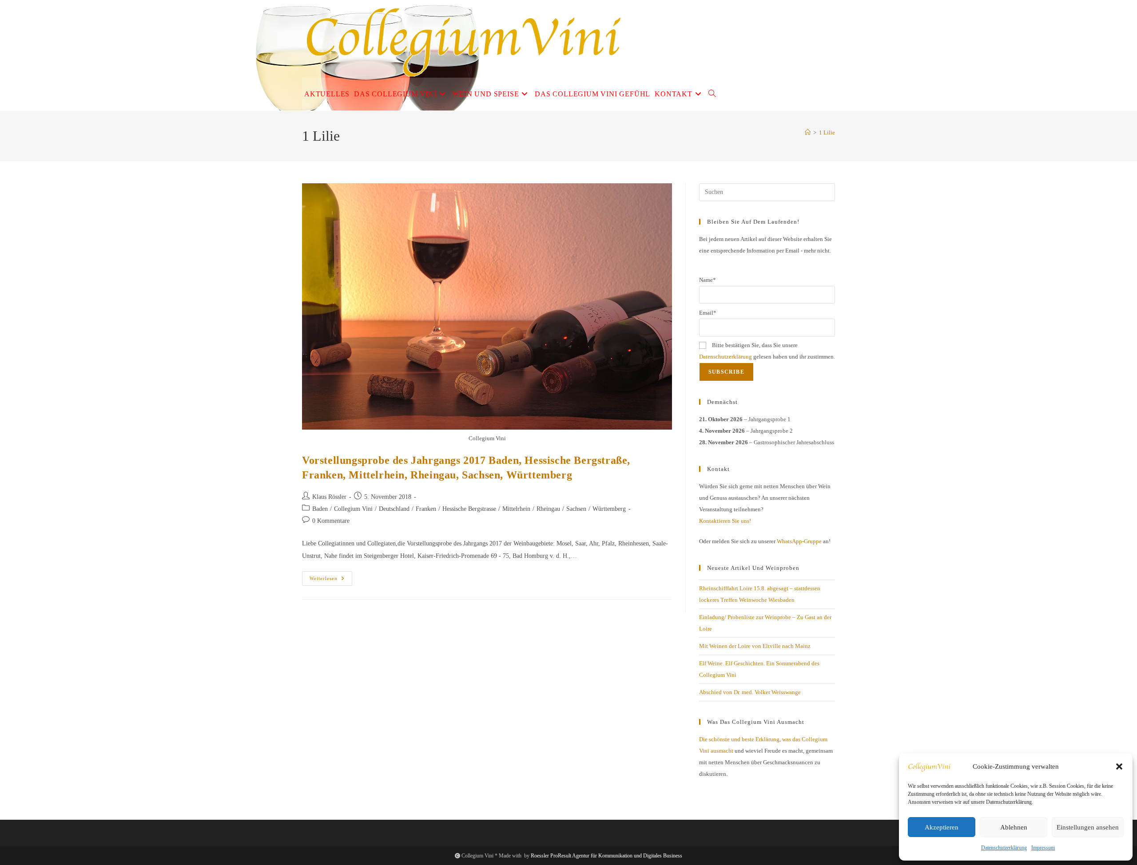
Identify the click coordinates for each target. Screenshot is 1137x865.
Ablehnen (1013, 827)
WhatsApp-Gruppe (799, 541)
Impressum (1043, 848)
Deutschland (394, 509)
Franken (426, 509)
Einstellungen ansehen (1088, 827)
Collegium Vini (353, 509)
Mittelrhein (516, 509)
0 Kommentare (331, 520)
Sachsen (576, 509)
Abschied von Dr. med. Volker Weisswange (750, 692)
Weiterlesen (331, 580)
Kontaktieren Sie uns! (725, 520)
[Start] (808, 132)
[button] (1119, 766)
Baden (320, 509)
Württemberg (609, 509)
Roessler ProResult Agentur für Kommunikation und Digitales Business (606, 856)
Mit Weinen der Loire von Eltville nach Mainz (755, 646)
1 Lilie (827, 132)
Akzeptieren (941, 827)
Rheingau (548, 509)
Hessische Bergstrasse (469, 509)
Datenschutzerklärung (1004, 848)
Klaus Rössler (329, 497)
